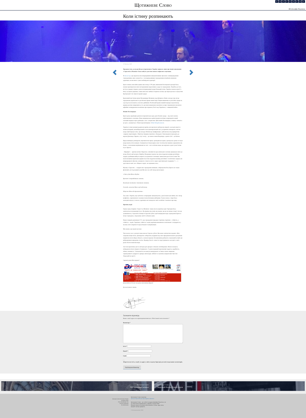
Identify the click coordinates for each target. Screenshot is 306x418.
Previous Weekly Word (191, 66)
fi (286, 1)
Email (125, 351)
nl (303, 1)
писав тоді (127, 76)
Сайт (124, 356)
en (276, 1)
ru (290, 1)
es (296, 1)
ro (300, 1)
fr (280, 1)
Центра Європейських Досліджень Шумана (142, 398)
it (283, 1)
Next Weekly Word (114, 66)
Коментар (126, 323)
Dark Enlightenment (157, 123)
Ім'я (125, 346)
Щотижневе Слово (153, 4)
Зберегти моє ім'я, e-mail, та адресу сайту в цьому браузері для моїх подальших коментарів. (153, 362)
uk (293, 1)
